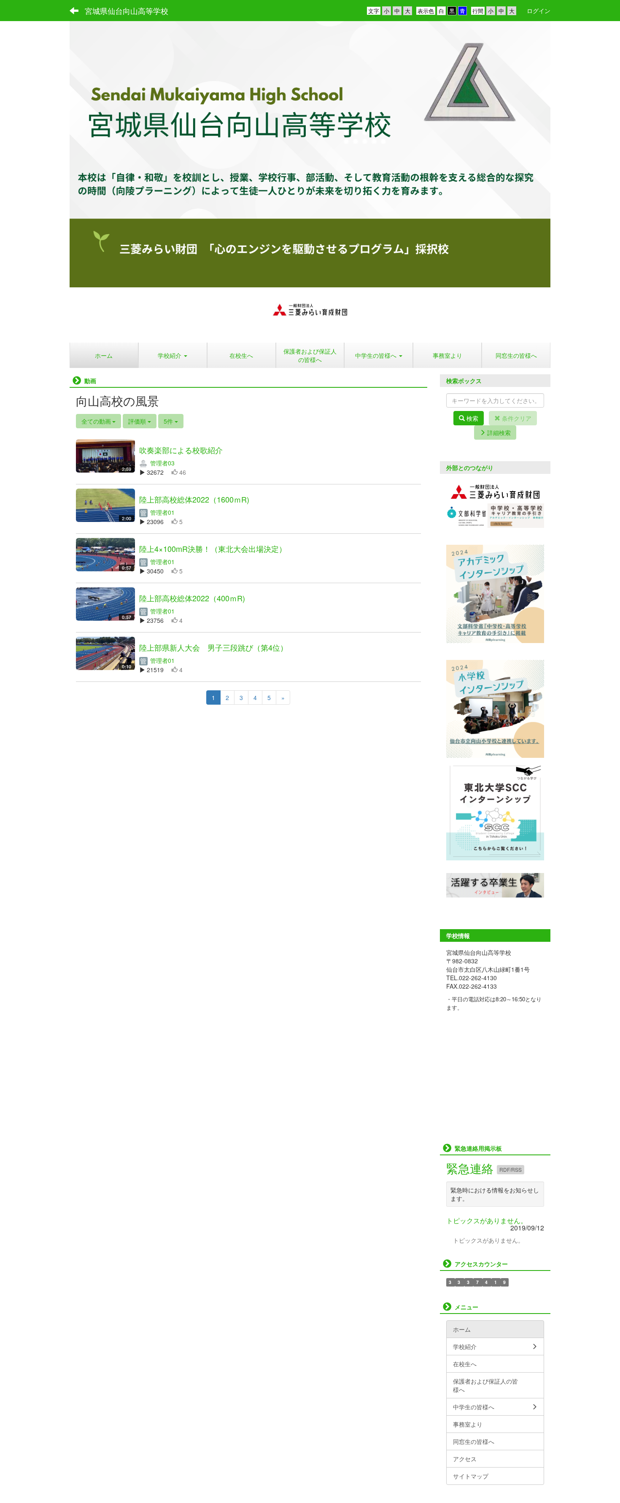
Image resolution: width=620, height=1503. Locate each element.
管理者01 (161, 512)
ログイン (538, 10)
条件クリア (515, 418)
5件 (169, 421)
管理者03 (161, 463)
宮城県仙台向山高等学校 (126, 10)
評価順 (138, 421)
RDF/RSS (510, 1169)
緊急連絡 (471, 1168)
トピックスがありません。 (486, 1220)
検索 (471, 418)
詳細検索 (498, 432)
